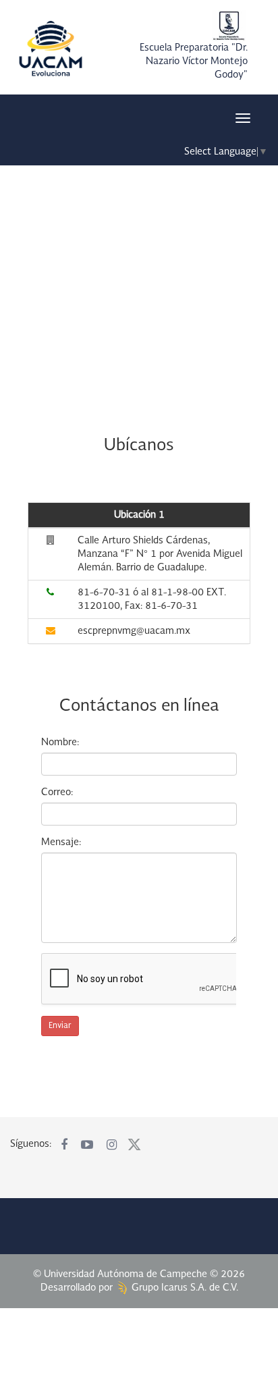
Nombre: (60, 742)
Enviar (60, 1026)
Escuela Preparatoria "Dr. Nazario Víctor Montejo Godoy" (194, 61)
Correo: (57, 792)
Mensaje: (61, 842)
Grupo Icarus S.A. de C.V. (183, 1288)
